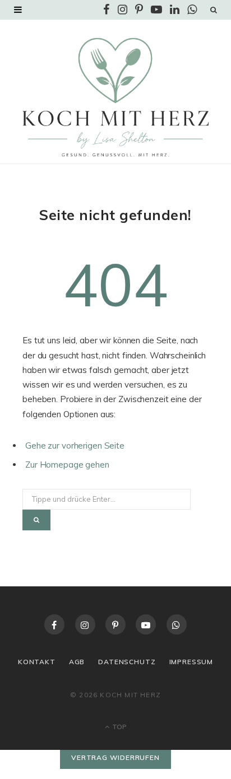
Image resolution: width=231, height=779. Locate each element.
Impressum (191, 661)
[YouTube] (146, 624)
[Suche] (213, 9)
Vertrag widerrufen (115, 757)
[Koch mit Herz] (115, 97)
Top (118, 726)
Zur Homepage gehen (67, 464)
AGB (77, 661)
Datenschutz (126, 661)
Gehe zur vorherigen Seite (74, 445)
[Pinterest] (115, 624)
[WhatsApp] (177, 624)
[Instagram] (85, 624)
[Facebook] (54, 624)
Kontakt (37, 661)
